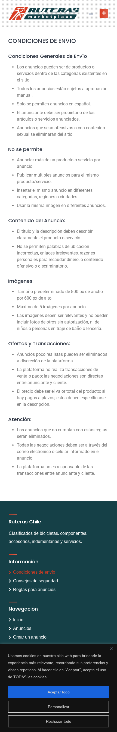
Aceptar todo (59, 692)
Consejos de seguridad (35, 581)
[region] (58, 688)
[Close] (111, 648)
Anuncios (22, 628)
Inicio (18, 619)
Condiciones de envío (34, 572)
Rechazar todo (58, 721)
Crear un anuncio (30, 637)
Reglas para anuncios (34, 589)
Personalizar (58, 707)
